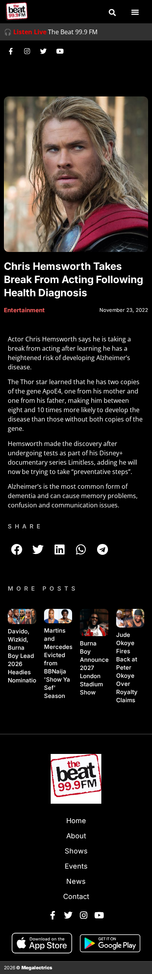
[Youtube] (59, 51)
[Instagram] (27, 51)
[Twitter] (43, 51)
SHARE (25, 526)
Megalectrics (36, 968)
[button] (112, 12)
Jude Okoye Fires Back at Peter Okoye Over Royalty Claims (127, 667)
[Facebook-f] (10, 51)
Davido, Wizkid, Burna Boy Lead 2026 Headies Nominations (25, 656)
